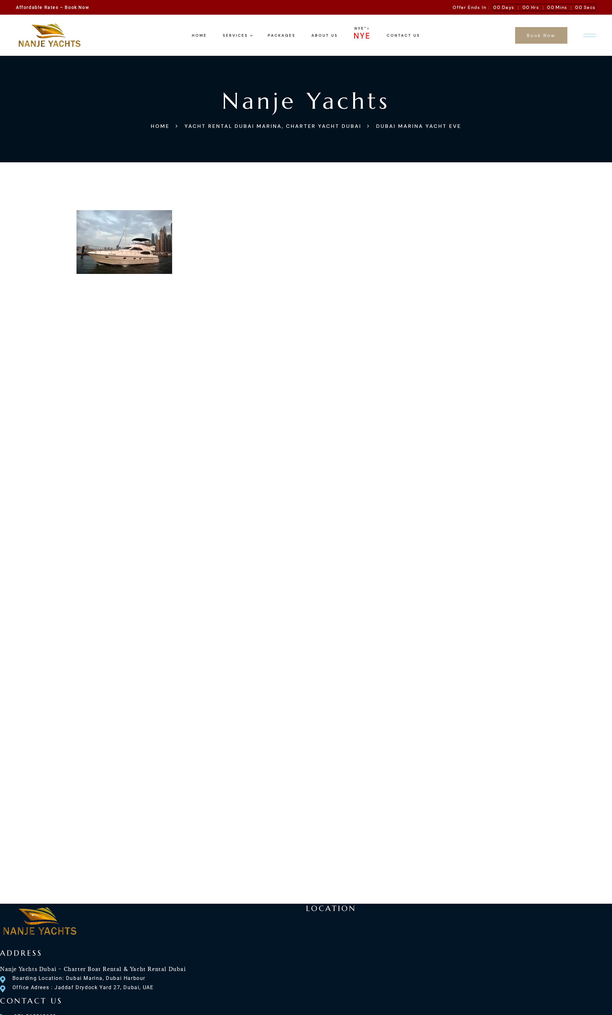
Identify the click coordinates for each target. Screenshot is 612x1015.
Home (160, 126)
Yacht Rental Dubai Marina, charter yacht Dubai (273, 126)
